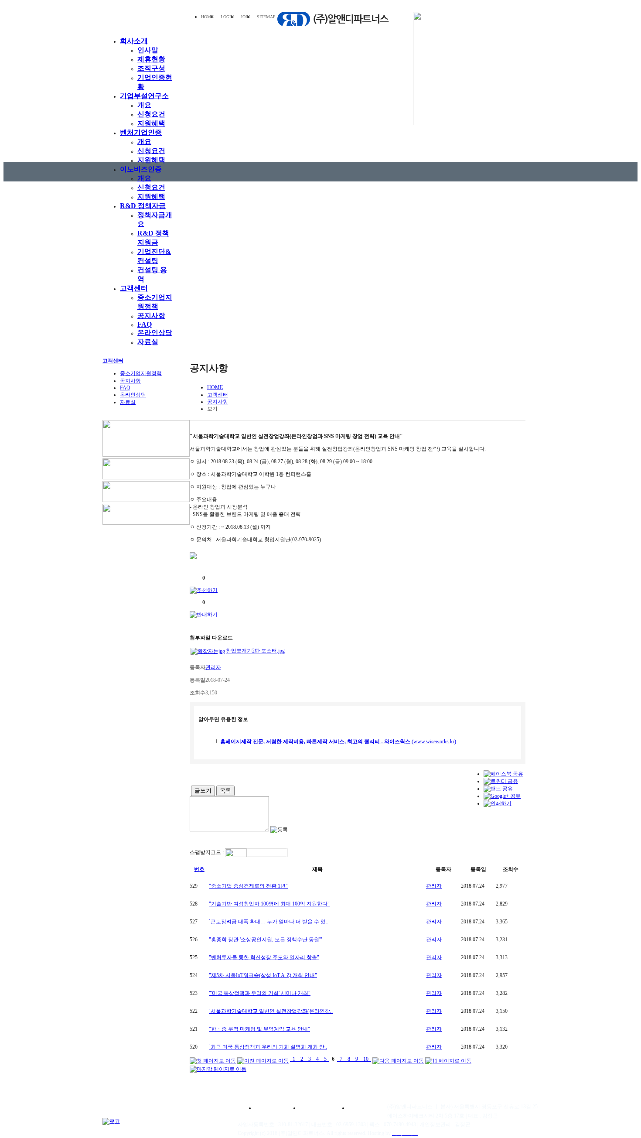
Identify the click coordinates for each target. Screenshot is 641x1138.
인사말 (147, 50)
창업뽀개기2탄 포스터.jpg (255, 651)
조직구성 (151, 68)
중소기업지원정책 (141, 373)
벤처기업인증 (141, 132)
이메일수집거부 (370, 1108)
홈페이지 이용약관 (274, 1108)
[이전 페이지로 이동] (263, 1059)
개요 (144, 105)
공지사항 (151, 315)
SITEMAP (266, 16)
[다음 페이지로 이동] (398, 1059)
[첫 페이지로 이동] (213, 1059)
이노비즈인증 (141, 169)
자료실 (147, 341)
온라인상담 (154, 332)
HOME (207, 16)
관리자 (434, 886)
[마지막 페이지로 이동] (218, 1068)
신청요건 (151, 114)
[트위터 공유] (501, 781)
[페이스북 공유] (503, 774)
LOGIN (227, 16)
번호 (199, 869)
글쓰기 (202, 790)
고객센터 (134, 288)
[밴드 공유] (498, 789)
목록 (225, 790)
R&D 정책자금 (143, 205)
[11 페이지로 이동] (448, 1059)
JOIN (245, 16)
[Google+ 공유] (502, 796)
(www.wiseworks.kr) (338, 741)
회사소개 (134, 40)
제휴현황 (151, 59)
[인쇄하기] (497, 803)
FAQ (144, 324)
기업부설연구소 (144, 95)
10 (366, 1059)
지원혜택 (151, 123)
